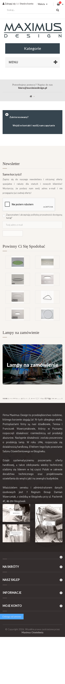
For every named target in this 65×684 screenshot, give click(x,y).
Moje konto (12, 605)
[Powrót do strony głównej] (31, 96)
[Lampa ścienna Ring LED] (47, 314)
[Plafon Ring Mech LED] (18, 262)
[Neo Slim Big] (18, 314)
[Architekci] (16, 513)
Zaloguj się (10, 3)
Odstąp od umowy (11, 616)
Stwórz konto (26, 3)
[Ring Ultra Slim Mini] (18, 297)
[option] (32, 272)
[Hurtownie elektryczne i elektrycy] (16, 533)
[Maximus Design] (32, 31)
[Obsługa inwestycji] (49, 523)
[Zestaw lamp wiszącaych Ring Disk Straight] (47, 262)
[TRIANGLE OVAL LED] (47, 297)
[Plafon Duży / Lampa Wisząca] (47, 279)
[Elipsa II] (18, 279)
